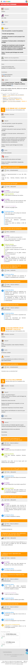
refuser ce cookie (19, 663)
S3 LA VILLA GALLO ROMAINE (14, 101)
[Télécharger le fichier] (1, 637)
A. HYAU (3, 24)
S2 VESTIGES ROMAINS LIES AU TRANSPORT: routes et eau (12, 98)
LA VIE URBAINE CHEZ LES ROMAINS (16, 94)
